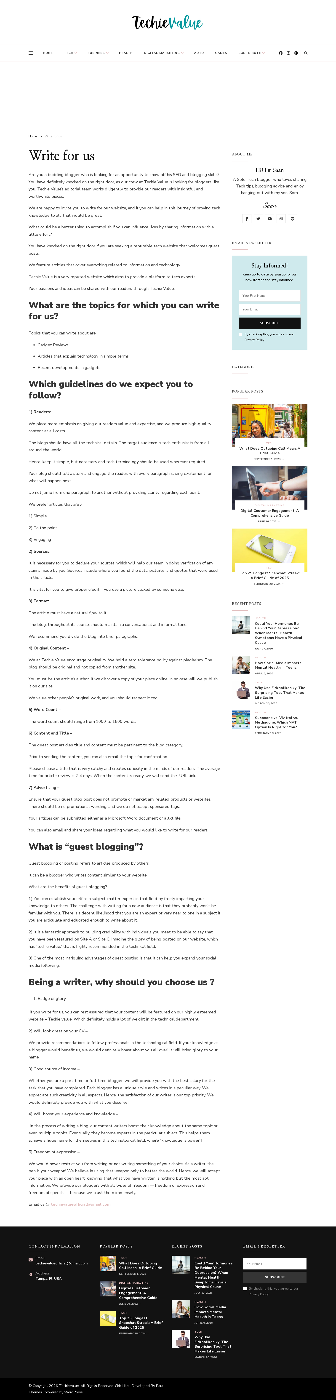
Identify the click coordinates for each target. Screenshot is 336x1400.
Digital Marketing (162, 53)
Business (96, 53)
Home (48, 53)
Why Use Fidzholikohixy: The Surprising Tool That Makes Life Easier (280, 693)
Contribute (249, 53)
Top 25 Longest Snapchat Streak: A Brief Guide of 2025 (270, 575)
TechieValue (69, 1385)
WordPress (73, 1392)
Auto (199, 53)
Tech (68, 53)
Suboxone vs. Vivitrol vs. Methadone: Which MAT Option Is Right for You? (276, 723)
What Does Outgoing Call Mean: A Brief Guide (269, 451)
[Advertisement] (168, 96)
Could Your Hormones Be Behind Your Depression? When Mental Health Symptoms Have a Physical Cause (278, 633)
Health (126, 53)
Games (221, 53)
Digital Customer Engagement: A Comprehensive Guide (269, 513)
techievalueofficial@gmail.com (81, 1204)
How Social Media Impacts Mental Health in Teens (278, 665)
